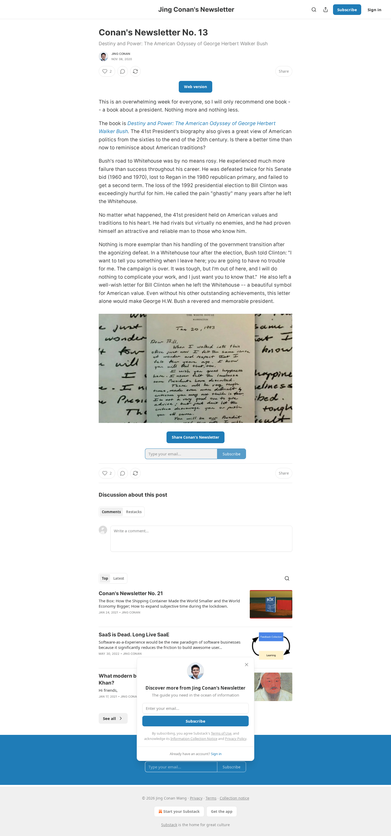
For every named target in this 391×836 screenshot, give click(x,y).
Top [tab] (105, 578)
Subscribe (347, 9)
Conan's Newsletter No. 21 (131, 593)
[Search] (314, 9)
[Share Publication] (325, 9)
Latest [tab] (118, 578)
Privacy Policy (235, 738)
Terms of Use (221, 733)
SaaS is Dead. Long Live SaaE (134, 635)
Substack (169, 824)
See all (109, 718)
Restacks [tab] (134, 511)
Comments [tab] (111, 511)
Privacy (196, 798)
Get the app (221, 811)
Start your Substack (181, 811)
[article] (195, 606)
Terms (211, 798)
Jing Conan (120, 54)
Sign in (374, 9)
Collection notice (234, 798)
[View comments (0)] (122, 71)
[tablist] (122, 511)
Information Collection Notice (193, 738)
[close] (246, 664)
